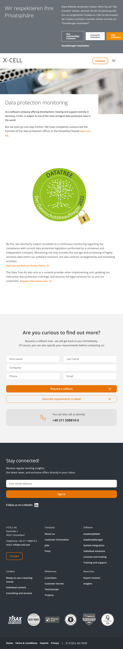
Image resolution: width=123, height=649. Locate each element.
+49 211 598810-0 (27, 541)
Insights (87, 583)
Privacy (55, 643)
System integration (93, 545)
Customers (51, 577)
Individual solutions (94, 551)
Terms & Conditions (26, 643)
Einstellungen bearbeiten (75, 45)
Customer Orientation (57, 539)
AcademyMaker (91, 533)
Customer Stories (54, 583)
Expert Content (91, 577)
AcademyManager (93, 539)
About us (50, 533)
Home (9, 643)
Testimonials (52, 589)
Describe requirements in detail (61, 399)
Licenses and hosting (95, 556)
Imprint (44, 643)
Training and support (95, 562)
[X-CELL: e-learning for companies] (12, 61)
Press (48, 551)
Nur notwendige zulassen (72, 36)
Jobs (47, 545)
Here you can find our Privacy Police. (25, 265)
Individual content (16, 587)
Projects (49, 595)
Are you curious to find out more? (61, 332)
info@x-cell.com (21, 544)
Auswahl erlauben (95, 36)
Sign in (61, 494)
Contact (100, 61)
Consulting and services (19, 593)
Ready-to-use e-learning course (19, 579)
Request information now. (34, 281)
